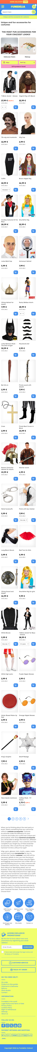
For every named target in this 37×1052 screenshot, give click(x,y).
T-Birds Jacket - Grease (9, 96)
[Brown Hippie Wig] (27, 164)
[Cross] (9, 412)
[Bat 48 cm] (9, 371)
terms (9, 954)
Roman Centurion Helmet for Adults (7, 468)
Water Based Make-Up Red (9, 716)
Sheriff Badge (24, 757)
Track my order (20, 970)
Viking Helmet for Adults (7, 303)
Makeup (27, 57)
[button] (34, 50)
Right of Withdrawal (8, 1009)
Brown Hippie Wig (25, 178)
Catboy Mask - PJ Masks (25, 799)
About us (4, 1014)
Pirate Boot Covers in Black (26, 427)
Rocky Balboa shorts (26, 302)
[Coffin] (9, 164)
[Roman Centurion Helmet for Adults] (9, 453)
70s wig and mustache (9, 137)
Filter (7, 62)
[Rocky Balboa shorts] (27, 288)
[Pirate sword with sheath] (27, 371)
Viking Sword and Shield (7, 592)
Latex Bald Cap (6, 261)
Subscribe (28, 947)
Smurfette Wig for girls (27, 591)
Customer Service (20, 963)
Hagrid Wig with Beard (27, 96)
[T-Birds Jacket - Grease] (9, 82)
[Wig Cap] (27, 123)
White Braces (5, 633)
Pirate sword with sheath (25, 386)
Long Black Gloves (7, 550)
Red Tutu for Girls (25, 550)
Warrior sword (24, 467)
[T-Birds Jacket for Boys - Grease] (27, 618)
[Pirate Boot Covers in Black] (27, 412)
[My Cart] (34, 7)
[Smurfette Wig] (27, 206)
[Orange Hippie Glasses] (27, 701)
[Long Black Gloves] (9, 536)
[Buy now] (16, 107)
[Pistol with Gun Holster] (27, 495)
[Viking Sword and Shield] (9, 577)
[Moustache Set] (27, 329)
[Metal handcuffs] (9, 495)
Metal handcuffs (7, 509)
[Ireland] (3, 1026)
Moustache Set (24, 344)
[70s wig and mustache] (9, 123)
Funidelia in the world (9, 1001)
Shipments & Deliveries (9, 986)
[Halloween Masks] (9, 47)
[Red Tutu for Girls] (27, 536)
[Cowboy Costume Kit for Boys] (9, 206)
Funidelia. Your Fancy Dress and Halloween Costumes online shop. (18, 7)
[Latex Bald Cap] (9, 247)
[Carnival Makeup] (27, 47)
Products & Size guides (9, 984)
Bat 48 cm (4, 385)
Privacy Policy (6, 1005)
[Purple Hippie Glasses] (27, 660)
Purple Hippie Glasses (26, 674)
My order (4, 982)
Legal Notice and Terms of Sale (12, 1003)
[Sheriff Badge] (27, 742)
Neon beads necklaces (9, 798)
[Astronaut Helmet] (27, 247)
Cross (3, 426)
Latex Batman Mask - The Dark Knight (8, 344)
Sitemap (4, 1012)
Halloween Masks (9, 57)
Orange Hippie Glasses (27, 715)
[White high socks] (9, 660)
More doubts (6, 990)
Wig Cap (22, 137)
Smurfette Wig (24, 220)
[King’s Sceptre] (9, 742)
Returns (4, 988)
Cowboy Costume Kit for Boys (9, 221)
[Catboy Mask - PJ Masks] (27, 784)
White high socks (7, 674)
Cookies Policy (6, 1008)
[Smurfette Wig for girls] (27, 577)
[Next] (28, 818)
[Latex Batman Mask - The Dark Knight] (9, 329)
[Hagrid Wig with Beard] (27, 82)
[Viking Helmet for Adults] (9, 288)
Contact (4, 992)
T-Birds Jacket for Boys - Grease (27, 634)
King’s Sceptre (6, 757)
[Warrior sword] (27, 453)
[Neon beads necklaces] (9, 784)
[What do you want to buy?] (2, 6)
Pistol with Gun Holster (27, 509)
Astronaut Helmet (25, 261)
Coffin (3, 178)
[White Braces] (9, 618)
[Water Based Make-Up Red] (9, 701)
